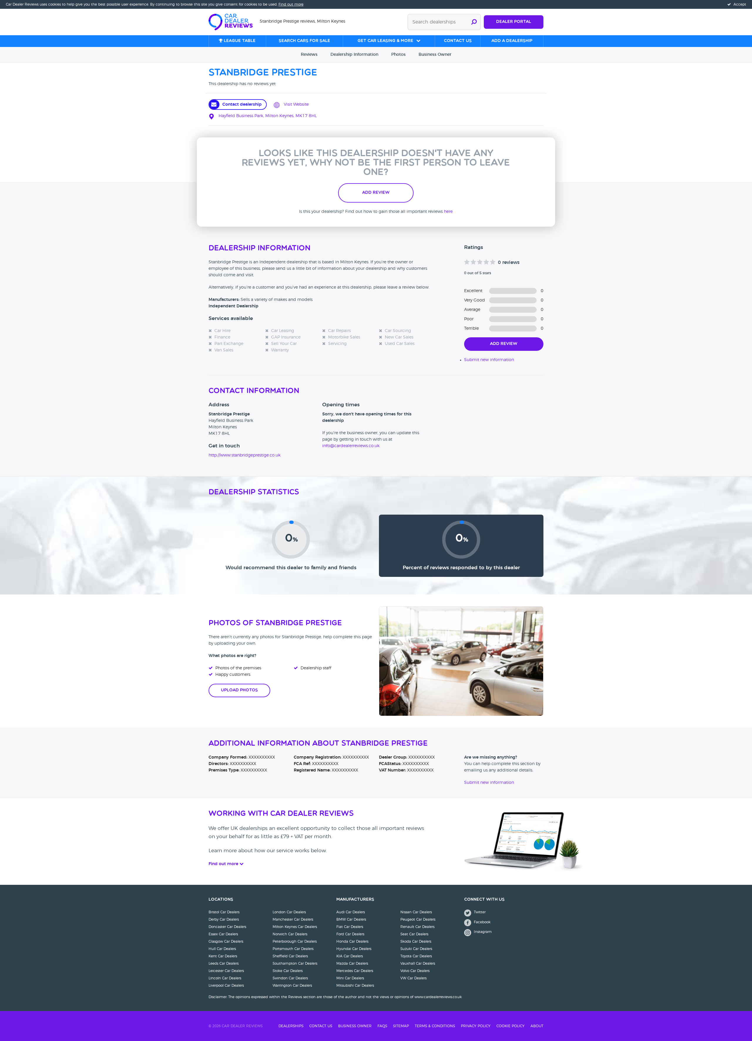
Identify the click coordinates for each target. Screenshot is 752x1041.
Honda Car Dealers (352, 941)
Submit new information (489, 360)
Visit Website (296, 104)
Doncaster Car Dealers (227, 927)
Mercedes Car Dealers (354, 971)
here (448, 212)
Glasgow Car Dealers (226, 941)
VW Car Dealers (413, 978)
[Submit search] (474, 22)
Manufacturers (355, 899)
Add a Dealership (511, 41)
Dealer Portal (513, 22)
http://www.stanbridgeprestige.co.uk (245, 455)
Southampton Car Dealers (295, 963)
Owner (435, 55)
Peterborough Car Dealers (295, 941)
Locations (221, 899)
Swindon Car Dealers (290, 978)
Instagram (482, 932)
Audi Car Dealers (350, 912)
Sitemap (401, 1026)
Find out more (290, 4)
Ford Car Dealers (350, 934)
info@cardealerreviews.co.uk (351, 446)
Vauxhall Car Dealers (417, 963)
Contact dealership (242, 104)
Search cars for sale (304, 41)
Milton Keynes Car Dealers (295, 927)
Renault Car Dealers (417, 927)
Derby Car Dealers (224, 919)
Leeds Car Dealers (224, 963)
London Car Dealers (289, 912)
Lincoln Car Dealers (225, 978)
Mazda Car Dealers (352, 963)
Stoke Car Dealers (288, 971)
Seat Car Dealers (414, 934)
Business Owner (355, 1026)
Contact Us (320, 1026)
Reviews (309, 55)
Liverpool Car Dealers (226, 985)
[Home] (234, 21)
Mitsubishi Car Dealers (355, 985)
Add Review (376, 193)
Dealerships (290, 1026)
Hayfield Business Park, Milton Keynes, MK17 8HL (267, 116)
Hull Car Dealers (222, 949)
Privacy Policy (476, 1026)
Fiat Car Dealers (349, 927)
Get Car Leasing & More (385, 41)
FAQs (382, 1026)
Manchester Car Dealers (293, 919)
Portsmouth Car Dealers (293, 949)
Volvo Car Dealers (414, 971)
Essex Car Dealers (223, 934)
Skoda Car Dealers (415, 941)
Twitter (479, 912)
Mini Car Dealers (350, 978)
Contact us (458, 41)
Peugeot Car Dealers (417, 919)
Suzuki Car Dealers (416, 949)
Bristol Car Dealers (224, 912)
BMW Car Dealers (351, 919)
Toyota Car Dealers (416, 956)
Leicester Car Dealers (226, 971)
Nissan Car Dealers (416, 912)
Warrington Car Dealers (292, 985)
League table (239, 41)
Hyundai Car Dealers (353, 949)
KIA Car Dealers (349, 956)
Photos (398, 55)
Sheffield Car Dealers (290, 956)
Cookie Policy (510, 1026)
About (537, 1026)
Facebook (482, 922)
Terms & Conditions (435, 1026)
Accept (739, 4)
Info (354, 55)
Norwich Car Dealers (290, 934)
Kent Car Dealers (223, 956)
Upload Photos (239, 690)
